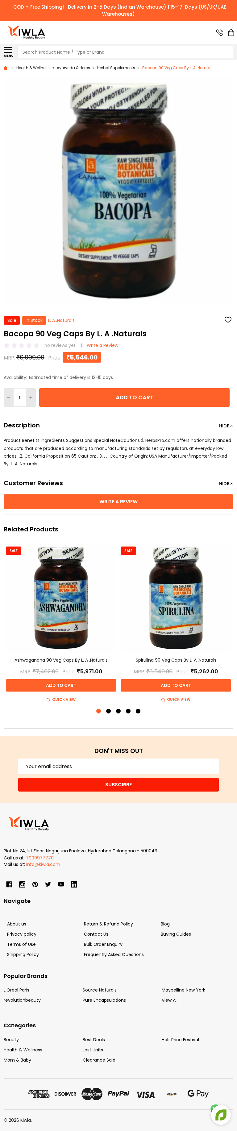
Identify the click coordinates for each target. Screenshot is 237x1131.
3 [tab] (118, 711)
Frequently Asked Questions (114, 954)
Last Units (93, 1050)
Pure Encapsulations (104, 1000)
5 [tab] (138, 711)
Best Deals (94, 1040)
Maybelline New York (183, 990)
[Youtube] (61, 884)
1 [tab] (99, 711)
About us (16, 924)
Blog (165, 924)
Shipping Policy (23, 954)
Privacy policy (21, 934)
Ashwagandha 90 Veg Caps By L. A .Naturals (61, 660)
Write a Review (102, 345)
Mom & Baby (17, 1060)
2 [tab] (108, 711)
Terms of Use (21, 944)
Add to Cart (134, 397)
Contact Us (96, 934)
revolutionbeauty (22, 1000)
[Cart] (231, 33)
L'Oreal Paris (16, 990)
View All (169, 1000)
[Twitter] (48, 884)
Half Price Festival (180, 1040)
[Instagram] (22, 884)
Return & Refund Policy (108, 924)
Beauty (11, 1040)
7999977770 (40, 858)
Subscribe (118, 784)
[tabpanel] (61, 623)
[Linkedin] (74, 884)
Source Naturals (100, 990)
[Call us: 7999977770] (219, 33)
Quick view (64, 699)
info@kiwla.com (43, 864)
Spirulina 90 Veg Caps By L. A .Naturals (176, 660)
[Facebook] (9, 884)
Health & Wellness (23, 1050)
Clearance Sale (99, 1060)
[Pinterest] (35, 884)
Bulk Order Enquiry (103, 944)
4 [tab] (128, 711)
